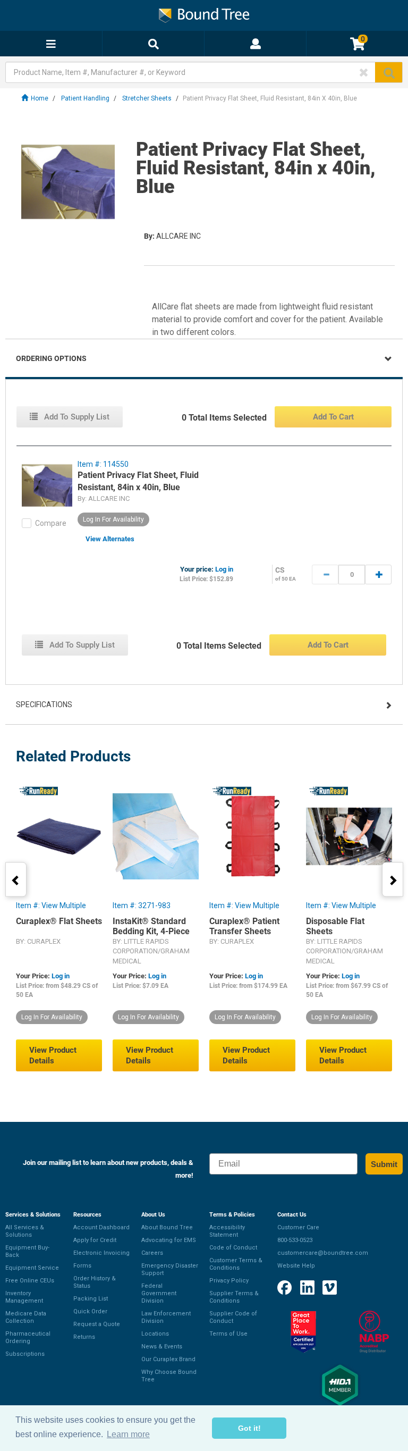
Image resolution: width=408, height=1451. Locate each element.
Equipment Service (32, 1267)
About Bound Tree (167, 1227)
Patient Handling (85, 98)
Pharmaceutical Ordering (27, 1337)
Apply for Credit (94, 1240)
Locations (155, 1333)
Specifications (44, 704)
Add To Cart (333, 417)
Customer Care (298, 1227)
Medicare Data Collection (25, 1317)
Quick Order (90, 1311)
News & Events (161, 1346)
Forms (82, 1265)
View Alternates (110, 539)
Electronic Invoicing (101, 1252)
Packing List (90, 1298)
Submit (384, 1164)
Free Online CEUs (29, 1280)
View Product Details (52, 1055)
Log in (224, 569)
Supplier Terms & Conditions (234, 1297)
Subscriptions (25, 1354)
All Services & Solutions (24, 1231)
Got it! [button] (249, 1428)
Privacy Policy (229, 1280)
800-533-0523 (294, 1240)
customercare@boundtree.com (322, 1252)
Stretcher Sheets (147, 98)
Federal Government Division (158, 1293)
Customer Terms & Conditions (235, 1264)
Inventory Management (24, 1297)
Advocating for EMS (168, 1240)
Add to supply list (75, 417)
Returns (84, 1336)
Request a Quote (96, 1324)
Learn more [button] (128, 1434)
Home (39, 98)
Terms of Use (228, 1333)
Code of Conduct (233, 1247)
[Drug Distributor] (374, 1332)
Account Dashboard (101, 1227)
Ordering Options (51, 358)
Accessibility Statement (227, 1231)
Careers (152, 1252)
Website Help (296, 1265)
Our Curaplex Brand (168, 1359)
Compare (50, 523)
